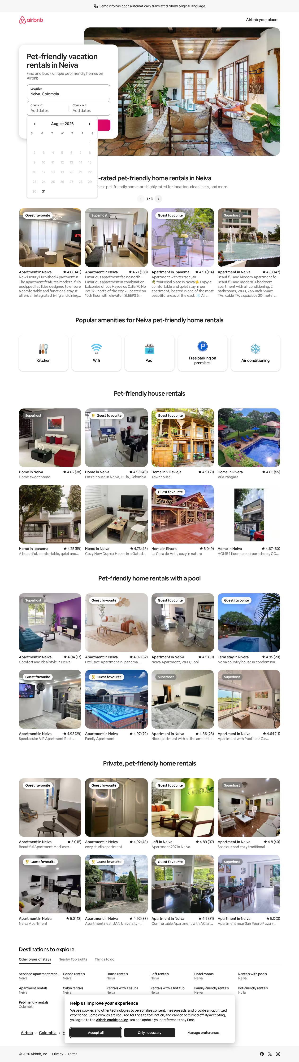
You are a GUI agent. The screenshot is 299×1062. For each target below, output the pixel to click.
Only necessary (149, 1033)
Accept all (96, 1033)
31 (43, 191)
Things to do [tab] (104, 959)
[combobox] (68, 94)
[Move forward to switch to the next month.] (89, 124)
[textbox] (47, 110)
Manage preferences (203, 1033)
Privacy (57, 1054)
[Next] (158, 199)
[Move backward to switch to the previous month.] (35, 124)
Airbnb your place (261, 19)
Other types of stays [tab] (35, 959)
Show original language (187, 6)
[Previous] (141, 199)
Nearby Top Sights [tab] (73, 959)
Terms (72, 1054)
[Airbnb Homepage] (31, 19)
